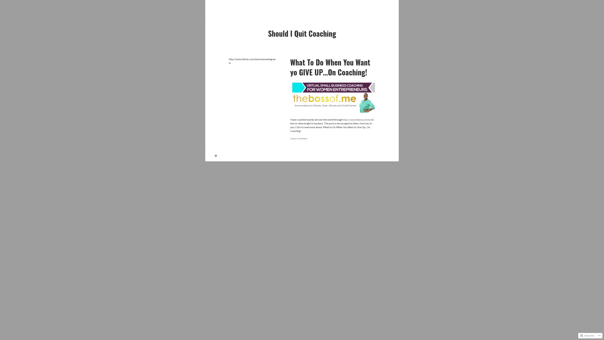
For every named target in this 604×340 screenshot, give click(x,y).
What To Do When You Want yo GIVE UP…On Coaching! (330, 67)
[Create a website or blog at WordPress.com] (216, 155)
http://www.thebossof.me (357, 119)
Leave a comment (298, 138)
